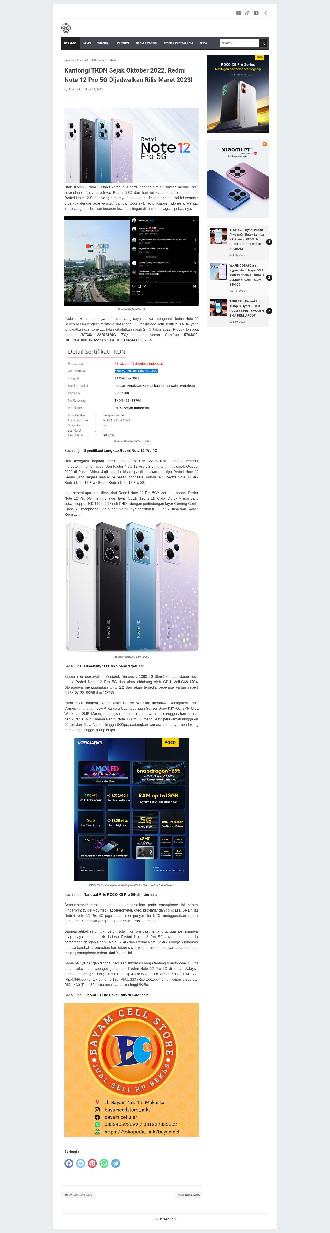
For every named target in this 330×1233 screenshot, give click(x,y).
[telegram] (115, 1163)
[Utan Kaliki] (66, 28)
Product (123, 43)
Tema (203, 43)
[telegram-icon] (256, 13)
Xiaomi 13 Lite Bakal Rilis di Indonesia (116, 995)
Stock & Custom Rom (178, 43)
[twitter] (80, 1163)
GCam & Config (146, 43)
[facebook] (68, 1163)
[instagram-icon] (265, 13)
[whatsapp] (103, 1163)
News (87, 43)
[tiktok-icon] (248, 13)
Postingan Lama (189, 1194)
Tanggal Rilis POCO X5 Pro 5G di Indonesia (120, 894)
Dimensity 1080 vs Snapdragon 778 (114, 666)
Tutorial (103, 43)
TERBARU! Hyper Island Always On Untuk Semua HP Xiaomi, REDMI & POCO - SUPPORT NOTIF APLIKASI (246, 239)
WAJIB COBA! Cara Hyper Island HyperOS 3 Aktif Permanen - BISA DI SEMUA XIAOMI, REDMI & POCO (247, 275)
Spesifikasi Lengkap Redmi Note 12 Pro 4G (120, 451)
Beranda (70, 43)
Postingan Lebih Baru (78, 1194)
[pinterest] (92, 1163)
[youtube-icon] (239, 13)
